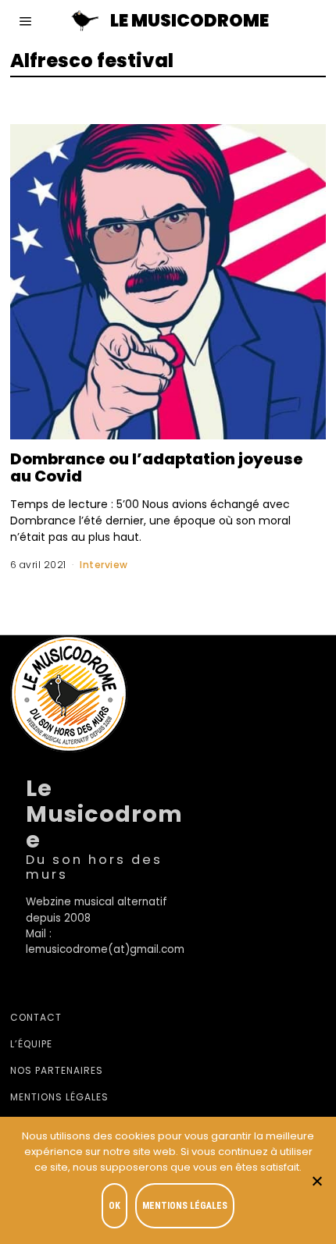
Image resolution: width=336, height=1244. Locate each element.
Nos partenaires (56, 1070)
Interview (104, 564)
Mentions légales (59, 1097)
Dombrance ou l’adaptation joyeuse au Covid (156, 468)
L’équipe (31, 1043)
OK (114, 1205)
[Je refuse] (316, 1181)
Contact (36, 1017)
